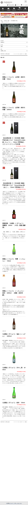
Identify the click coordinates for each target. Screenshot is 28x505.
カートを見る (25, 4)
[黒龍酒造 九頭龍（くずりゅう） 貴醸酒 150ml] (14, 213)
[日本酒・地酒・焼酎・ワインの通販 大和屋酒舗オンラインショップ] (6, 3)
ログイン (18, 4)
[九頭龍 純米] (14, 392)
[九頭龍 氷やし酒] (14, 357)
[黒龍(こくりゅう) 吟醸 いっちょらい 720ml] (14, 248)
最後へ (26, 421)
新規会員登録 (11, 4)
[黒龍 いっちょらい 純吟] (14, 280)
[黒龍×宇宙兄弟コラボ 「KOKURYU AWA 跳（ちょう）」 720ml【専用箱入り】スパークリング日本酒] (14, 127)
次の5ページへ (22, 421)
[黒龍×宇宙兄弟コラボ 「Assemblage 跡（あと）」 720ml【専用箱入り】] (14, 173)
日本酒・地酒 (6, 20)
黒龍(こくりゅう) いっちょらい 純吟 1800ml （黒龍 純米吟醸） (14, 293)
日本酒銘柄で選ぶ (14, 20)
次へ (19, 421)
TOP (1, 20)
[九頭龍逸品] (14, 323)
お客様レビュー (19, 10)
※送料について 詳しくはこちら (14, 503)
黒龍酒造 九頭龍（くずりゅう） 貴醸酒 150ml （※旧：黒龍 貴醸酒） (14, 225)
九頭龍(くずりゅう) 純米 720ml (13, 402)
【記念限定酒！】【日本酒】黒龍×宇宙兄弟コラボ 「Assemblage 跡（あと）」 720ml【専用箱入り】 (13, 185)
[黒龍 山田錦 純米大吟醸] (14, 66)
